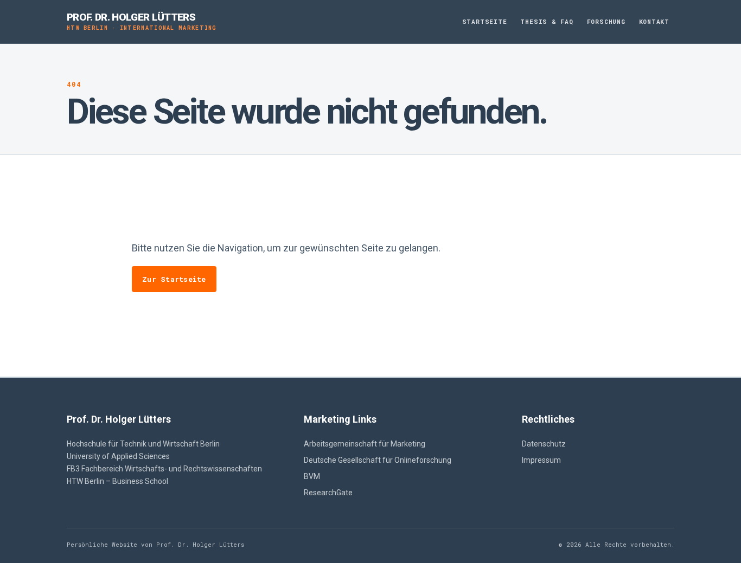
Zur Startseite (174, 279)
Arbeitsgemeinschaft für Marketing (364, 443)
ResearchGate (328, 492)
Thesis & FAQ (546, 21)
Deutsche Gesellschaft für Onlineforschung (377, 460)
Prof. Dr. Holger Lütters (142, 21)
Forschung (606, 21)
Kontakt (654, 21)
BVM (312, 476)
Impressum (541, 460)
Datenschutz (544, 443)
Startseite (484, 21)
